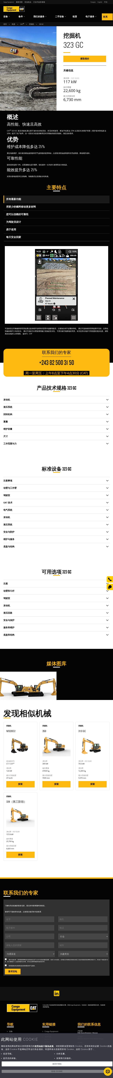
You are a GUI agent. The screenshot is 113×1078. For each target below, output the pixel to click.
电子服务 (90, 16)
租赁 (75, 16)
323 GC (41, 24)
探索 (20, 784)
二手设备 (59, 16)
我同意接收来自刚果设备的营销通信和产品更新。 (22, 966)
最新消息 (19, 2)
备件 (20, 16)
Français (93, 2)
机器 (13, 24)
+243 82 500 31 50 (56, 362)
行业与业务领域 (39, 2)
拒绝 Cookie (57, 1071)
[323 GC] (14, 673)
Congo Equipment (8, 2)
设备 (5, 16)
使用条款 (39, 1046)
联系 (105, 17)
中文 (105, 2)
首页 (5, 24)
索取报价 (84, 59)
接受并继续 (57, 1064)
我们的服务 (39, 16)
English (100, 2)
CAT (22, 24)
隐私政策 (46, 960)
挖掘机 (31, 24)
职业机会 (28, 2)
